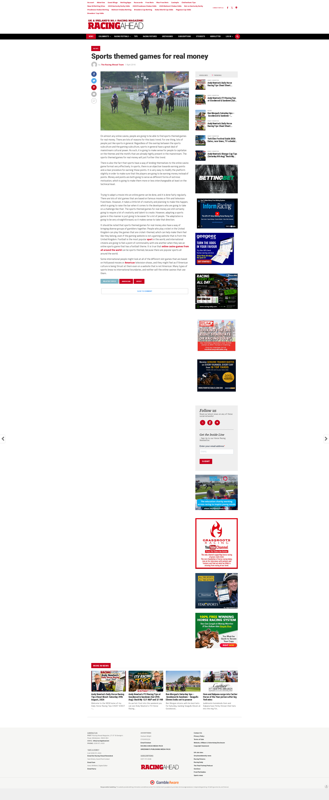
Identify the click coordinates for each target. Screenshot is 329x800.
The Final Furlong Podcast (203, 766)
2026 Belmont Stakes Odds (170, 6)
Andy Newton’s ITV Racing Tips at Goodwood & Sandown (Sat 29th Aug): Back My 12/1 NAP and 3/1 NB (222, 99)
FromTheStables (200, 772)
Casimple (175, 2)
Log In (228, 36)
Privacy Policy (199, 736)
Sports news (198, 775)
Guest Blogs (113, 2)
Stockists (200, 36)
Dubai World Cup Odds (164, 9)
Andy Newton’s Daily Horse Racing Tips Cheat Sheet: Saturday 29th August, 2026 (220, 84)
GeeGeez (197, 769)
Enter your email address (212, 446)
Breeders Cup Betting (143, 9)
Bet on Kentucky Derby (193, 6)
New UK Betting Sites (96, 6)
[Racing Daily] (216, 291)
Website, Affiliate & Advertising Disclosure (209, 743)
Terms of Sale (199, 739)
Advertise (101, 2)
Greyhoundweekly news (202, 756)
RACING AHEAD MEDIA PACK (152, 746)
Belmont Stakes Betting (121, 9)
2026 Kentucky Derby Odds (119, 6)
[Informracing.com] (216, 227)
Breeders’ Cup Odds (95, 13)
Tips (136, 36)
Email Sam (91, 762)
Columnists (104, 36)
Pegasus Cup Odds (183, 9)
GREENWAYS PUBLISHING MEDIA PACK (156, 749)
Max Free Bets (162, 2)
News (91, 36)
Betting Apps (125, 2)
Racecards (138, 2)
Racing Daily (198, 762)
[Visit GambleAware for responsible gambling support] (167, 782)
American (130, 262)
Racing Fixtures (150, 36)
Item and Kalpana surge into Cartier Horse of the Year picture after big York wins (220, 697)
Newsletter (215, 36)
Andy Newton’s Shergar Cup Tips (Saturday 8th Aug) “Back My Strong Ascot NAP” (222, 155)
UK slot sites (198, 752)
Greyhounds (167, 36)
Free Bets (149, 2)
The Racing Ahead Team (112, 64)
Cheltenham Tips (189, 2)
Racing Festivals (121, 36)
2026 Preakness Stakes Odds (144, 6)
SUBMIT (206, 461)
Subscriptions (184, 36)
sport (150, 239)
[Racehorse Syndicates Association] (216, 335)
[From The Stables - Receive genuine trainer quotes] (216, 375)
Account (90, 2)
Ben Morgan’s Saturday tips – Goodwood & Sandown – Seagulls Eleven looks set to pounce (221, 114)
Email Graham (146, 743)
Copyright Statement (201, 746)
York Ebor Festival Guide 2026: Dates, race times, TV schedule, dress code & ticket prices (222, 140)
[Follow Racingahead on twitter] (232, 8)
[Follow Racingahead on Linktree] (236, 7)
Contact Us (198, 733)
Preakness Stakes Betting (98, 9)
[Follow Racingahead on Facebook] (227, 8)
